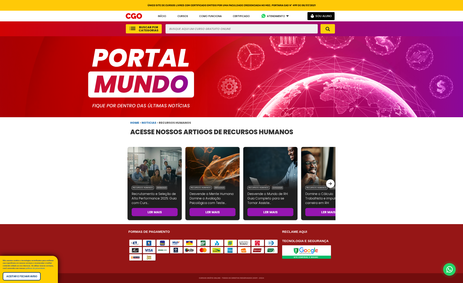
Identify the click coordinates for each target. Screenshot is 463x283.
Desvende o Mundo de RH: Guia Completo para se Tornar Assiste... (267, 198)
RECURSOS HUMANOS (143, 188)
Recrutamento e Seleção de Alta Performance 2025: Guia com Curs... (154, 198)
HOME (134, 123)
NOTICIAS (149, 123)
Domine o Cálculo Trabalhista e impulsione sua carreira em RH (327, 198)
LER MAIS (155, 212)
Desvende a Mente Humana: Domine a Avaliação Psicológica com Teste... (212, 198)
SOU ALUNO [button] (323, 16)
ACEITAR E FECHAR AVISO (21, 276)
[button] (275, 16)
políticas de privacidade (35, 268)
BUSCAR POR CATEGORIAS (148, 29)
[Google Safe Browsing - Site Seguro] (306, 252)
